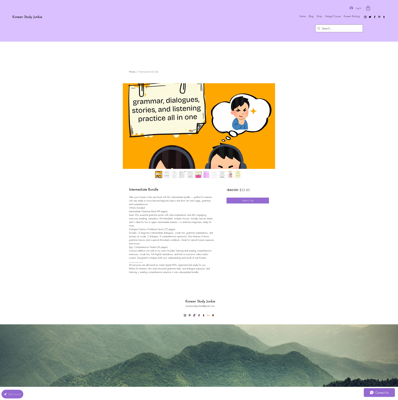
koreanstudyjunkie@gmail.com (200, 306)
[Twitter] (370, 16)
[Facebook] (374, 16)
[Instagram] (365, 16)
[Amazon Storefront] (213, 315)
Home (132, 71)
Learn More (250, 199)
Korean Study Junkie (27, 17)
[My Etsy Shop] (208, 315)
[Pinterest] (379, 16)
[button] (368, 8)
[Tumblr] (384, 16)
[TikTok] (194, 315)
